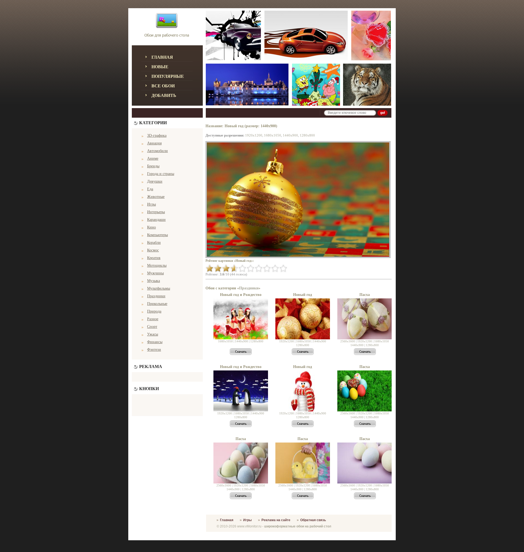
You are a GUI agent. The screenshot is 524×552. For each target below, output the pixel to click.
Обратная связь (313, 520)
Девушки (154, 181)
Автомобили (157, 151)
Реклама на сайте (275, 520)
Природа (154, 311)
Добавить (163, 95)
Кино (151, 227)
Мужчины (155, 273)
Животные (156, 197)
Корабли (154, 243)
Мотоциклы (156, 265)
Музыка (153, 281)
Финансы (154, 342)
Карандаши (156, 220)
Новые (159, 66)
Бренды (153, 166)
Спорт (152, 327)
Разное (152, 319)
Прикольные (157, 304)
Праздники (156, 296)
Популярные (167, 76)
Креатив (153, 258)
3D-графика (156, 135)
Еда (150, 189)
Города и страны (160, 174)
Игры (151, 204)
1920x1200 (253, 135)
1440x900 (290, 135)
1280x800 (307, 135)
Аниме (152, 158)
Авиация (154, 143)
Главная (162, 57)
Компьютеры (157, 235)
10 (283, 268)
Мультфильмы (158, 288)
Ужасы (152, 334)
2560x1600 (347, 341)
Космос (153, 250)
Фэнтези (154, 350)
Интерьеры (156, 212)
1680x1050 (272, 135)
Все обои (163, 86)
